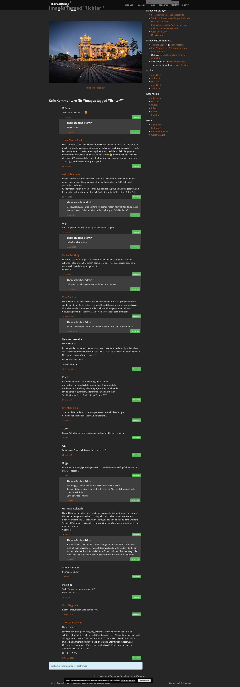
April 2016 (156, 85)
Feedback (163, 5)
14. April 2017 (67, 400)
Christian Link (70, 408)
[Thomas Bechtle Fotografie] (59, 5)
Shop (174, 5)
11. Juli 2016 (66, 232)
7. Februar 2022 (68, 658)
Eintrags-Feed (157, 128)
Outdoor (155, 104)
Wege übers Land (159, 31)
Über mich (129, 5)
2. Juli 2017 (66, 577)
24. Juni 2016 (67, 166)
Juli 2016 (155, 78)
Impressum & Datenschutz (180, 683)
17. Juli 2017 (66, 597)
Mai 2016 (155, 81)
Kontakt (185, 5)
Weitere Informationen (128, 681)
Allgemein (156, 98)
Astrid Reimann (71, 174)
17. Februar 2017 (68, 369)
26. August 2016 (68, 316)
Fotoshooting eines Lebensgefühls (167, 14)
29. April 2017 (72, 559)
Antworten (136, 117)
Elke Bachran (69, 297)
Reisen (154, 111)
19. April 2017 (67, 475)
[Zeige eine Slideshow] (95, 88)
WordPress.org (158, 134)
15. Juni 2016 (67, 117)
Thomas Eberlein (72, 622)
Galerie (142, 5)
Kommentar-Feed (159, 131)
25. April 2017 (67, 534)
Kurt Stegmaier (70, 605)
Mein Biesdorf (157, 35)
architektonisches (176, 61)
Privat (154, 108)
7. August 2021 (67, 614)
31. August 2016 (72, 331)
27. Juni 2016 (67, 197)
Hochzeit (155, 101)
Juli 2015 (155, 88)
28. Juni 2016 (71, 215)
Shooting (155, 114)
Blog (152, 5)
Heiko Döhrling (70, 255)
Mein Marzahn (177, 44)
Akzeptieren (144, 680)
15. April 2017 (67, 455)
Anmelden (156, 124)
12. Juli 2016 (66, 274)
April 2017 (156, 74)
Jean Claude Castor (73, 140)
